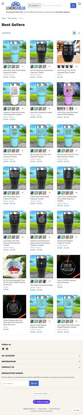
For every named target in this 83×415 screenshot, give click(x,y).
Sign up (34, 383)
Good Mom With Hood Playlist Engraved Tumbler (14, 71)
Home (4, 18)
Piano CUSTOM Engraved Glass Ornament (66, 281)
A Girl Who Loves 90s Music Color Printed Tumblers (67, 113)
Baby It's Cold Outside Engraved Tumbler (38, 326)
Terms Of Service (54, 409)
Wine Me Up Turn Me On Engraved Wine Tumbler (66, 71)
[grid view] (74, 33)
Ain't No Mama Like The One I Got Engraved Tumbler (68, 155)
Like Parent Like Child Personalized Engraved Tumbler (11, 243)
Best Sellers (12, 18)
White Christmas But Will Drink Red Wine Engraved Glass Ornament (12, 322)
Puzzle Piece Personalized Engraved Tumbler (39, 198)
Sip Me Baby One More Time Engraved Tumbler (40, 155)
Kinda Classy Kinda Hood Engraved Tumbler (12, 155)
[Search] (73, 5)
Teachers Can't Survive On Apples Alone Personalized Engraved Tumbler (40, 243)
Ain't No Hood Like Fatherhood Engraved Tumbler (41, 71)
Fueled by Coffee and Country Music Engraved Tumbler (14, 113)
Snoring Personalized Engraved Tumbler (65, 242)
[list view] (79, 33)
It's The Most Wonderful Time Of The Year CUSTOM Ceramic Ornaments (14, 282)
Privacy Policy (42, 409)
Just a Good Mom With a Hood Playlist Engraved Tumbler (68, 326)
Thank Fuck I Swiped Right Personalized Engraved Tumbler (67, 199)
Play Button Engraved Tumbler (41, 285)
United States (40, 394)
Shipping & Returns (29, 409)
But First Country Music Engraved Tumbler (11, 198)
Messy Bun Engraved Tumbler (41, 112)
